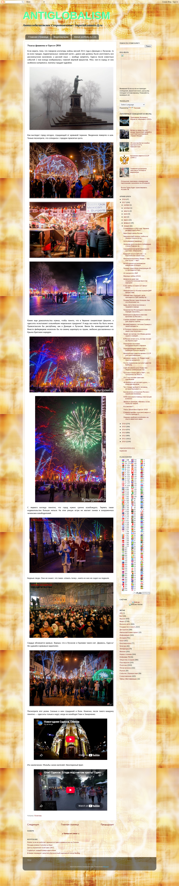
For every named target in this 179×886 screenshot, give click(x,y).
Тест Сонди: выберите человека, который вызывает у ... (135, 388)
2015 (124, 426)
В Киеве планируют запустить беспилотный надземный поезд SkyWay (53, 853)
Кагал (122, 640)
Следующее (33, 824)
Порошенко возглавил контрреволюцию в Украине (134, 344)
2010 (124, 441)
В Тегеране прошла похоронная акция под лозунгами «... (135, 330)
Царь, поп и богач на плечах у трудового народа (134, 306)
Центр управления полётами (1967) (40, 848)
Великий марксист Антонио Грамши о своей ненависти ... (137, 325)
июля (126, 214)
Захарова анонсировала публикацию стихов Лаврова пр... (137, 245)
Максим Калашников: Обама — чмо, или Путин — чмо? (136, 259)
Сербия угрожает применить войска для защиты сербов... (136, 320)
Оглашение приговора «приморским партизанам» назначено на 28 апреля (135, 182)
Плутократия (124, 662)
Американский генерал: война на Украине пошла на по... (135, 237)
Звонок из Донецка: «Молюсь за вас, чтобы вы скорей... (136, 402)
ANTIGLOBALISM (66, 15)
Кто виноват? (128, 406)
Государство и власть (128, 627)
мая (125, 217)
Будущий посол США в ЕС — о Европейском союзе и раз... (134, 254)
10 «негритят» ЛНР (130, 273)
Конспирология (125, 643)
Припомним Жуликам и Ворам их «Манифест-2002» (141, 118)
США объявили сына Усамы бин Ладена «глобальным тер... (135, 368)
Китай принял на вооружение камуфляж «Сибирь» (134, 264)
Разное (122, 671)
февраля (127, 223)
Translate (137, 108)
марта (126, 220)
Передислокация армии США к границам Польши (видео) (134, 349)
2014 (124, 429)
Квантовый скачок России (132, 233)
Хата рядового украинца (132, 241)
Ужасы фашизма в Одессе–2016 (135, 409)
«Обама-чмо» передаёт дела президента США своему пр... (135, 296)
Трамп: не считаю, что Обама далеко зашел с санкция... (137, 335)
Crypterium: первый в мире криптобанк (41, 850)
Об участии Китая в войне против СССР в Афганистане (140, 144)
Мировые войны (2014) (132, 276)
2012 (124, 435)
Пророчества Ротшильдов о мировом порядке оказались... (137, 311)
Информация (125, 635)
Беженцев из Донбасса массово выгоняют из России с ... (135, 315)
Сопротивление (126, 676)
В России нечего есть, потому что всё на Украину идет (137, 340)
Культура (123, 646)
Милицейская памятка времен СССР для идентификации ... (137, 354)
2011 (124, 438)
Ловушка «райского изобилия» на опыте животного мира (135, 418)
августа (127, 211)
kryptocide (123, 451)
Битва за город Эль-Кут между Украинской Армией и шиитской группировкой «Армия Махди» (140, 133)
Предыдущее (107, 824)
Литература (124, 649)
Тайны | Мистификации (128, 679)
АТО (121, 613)
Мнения (123, 651)
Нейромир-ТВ (125, 657)
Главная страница (38, 37)
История (123, 638)
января (127, 226)
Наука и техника (126, 654)
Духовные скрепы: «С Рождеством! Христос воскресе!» (136, 359)
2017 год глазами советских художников (133, 378)
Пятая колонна (125, 668)
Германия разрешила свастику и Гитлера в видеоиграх (138, 170)
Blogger (106, 867)
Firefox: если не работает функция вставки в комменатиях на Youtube (53, 842)
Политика (38, 816)
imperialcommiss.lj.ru (127, 448)
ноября (127, 205)
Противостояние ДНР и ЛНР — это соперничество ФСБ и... (136, 373)
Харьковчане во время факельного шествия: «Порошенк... (136, 250)
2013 (124, 432)
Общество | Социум (127, 660)
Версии (122, 619)
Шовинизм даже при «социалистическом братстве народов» (135, 281)
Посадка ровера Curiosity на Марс (40, 845)
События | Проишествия (129, 673)
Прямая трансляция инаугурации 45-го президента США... (137, 269)
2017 (124, 202)
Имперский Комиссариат (129, 632)
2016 (124, 424)
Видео (122, 621)
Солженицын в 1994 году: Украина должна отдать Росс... (136, 229)
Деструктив (124, 629)
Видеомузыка (61, 37)
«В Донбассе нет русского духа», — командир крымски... (136, 383)
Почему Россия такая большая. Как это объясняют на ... (136, 301)
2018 (124, 199)
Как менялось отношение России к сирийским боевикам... (136, 393)
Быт (121, 616)
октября (127, 208)
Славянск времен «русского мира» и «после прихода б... (136, 413)
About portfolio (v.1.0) (85, 37)
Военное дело (125, 624)
